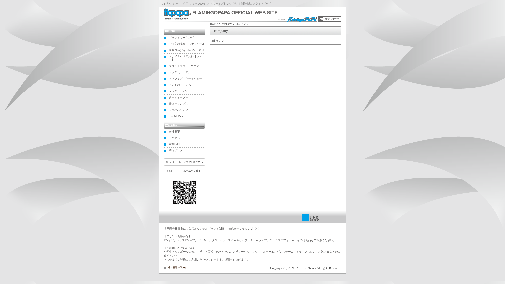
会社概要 (174, 131)
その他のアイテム (180, 84)
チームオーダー (178, 97)
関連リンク (176, 150)
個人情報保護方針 (177, 267)
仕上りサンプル (178, 103)
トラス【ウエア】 (180, 72)
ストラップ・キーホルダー (185, 78)
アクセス (174, 137)
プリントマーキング (181, 37)
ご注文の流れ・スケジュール (187, 43)
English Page (176, 116)
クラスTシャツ (178, 91)
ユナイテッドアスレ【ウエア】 (185, 58)
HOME (214, 23)
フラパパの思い (178, 109)
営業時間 (174, 144)
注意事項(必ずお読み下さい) (186, 50)
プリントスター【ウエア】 (185, 66)
